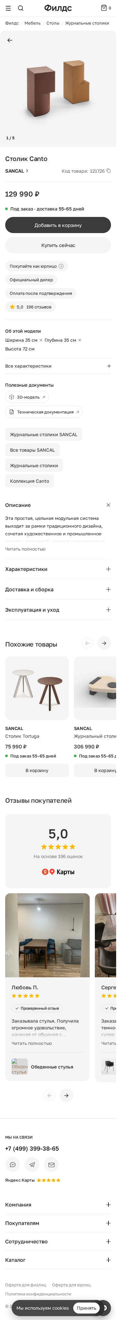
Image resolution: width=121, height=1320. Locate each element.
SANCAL (14, 171)
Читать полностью (25, 549)
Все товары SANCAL (32, 450)
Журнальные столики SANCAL (43, 434)
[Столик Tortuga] (37, 688)
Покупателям (22, 1223)
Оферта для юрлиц (71, 1284)
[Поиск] (20, 8)
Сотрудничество (26, 1241)
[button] (7, 88)
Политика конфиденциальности (38, 1293)
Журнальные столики (34, 465)
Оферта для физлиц (25, 1284)
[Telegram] (32, 1164)
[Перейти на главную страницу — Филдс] (58, 8)
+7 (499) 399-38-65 (32, 1148)
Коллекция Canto (29, 481)
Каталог (15, 1260)
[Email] (51, 1164)
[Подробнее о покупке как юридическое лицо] (61, 266)
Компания (18, 1204)
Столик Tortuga (22, 736)
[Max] (12, 1164)
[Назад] (9, 41)
